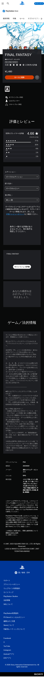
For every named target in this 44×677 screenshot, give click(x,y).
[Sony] (38, 676)
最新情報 (6, 18)
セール (22, 18)
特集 (14, 18)
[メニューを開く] (2, 3)
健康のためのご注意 (12, 533)
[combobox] (22, 177)
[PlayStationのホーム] (22, 3)
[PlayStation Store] (11, 11)
